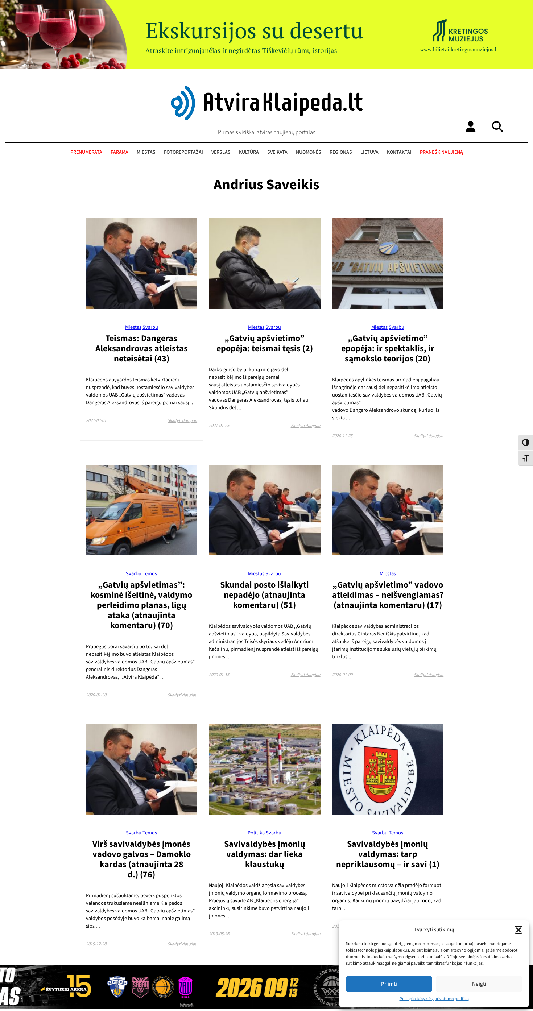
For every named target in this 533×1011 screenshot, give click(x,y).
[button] (518, 929)
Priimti (389, 984)
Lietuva (369, 152)
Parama (119, 152)
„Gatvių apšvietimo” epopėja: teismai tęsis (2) (264, 343)
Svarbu (150, 327)
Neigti (479, 984)
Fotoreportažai (183, 152)
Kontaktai (399, 152)
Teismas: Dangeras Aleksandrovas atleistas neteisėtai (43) (141, 348)
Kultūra (249, 152)
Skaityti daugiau (182, 421)
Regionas (341, 152)
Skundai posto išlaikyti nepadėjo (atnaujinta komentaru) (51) (264, 595)
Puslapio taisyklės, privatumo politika (434, 999)
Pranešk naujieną (441, 152)
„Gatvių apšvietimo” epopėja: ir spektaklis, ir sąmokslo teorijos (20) (387, 348)
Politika (256, 833)
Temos (149, 573)
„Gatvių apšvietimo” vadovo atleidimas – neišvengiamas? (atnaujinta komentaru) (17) (387, 595)
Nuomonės (308, 152)
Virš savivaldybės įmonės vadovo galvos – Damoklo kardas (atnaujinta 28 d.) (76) (141, 859)
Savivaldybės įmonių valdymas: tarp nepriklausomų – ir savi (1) (387, 854)
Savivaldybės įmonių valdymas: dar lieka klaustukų (264, 854)
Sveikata (277, 152)
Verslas (221, 152)
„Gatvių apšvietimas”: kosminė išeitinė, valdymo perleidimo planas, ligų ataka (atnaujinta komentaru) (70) (141, 605)
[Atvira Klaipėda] (267, 119)
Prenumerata (86, 152)
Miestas (146, 152)
